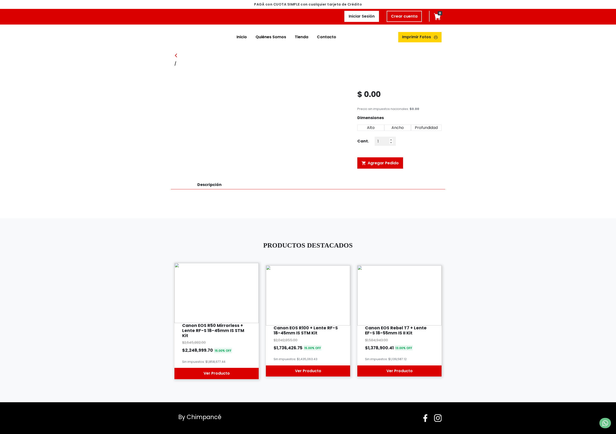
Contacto (326, 37)
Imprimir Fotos (417, 37)
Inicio (242, 37)
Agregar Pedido (383, 163)
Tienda (301, 37)
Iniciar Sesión (362, 16)
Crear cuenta (404, 16)
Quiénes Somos (271, 37)
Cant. (363, 141)
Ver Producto (217, 373)
